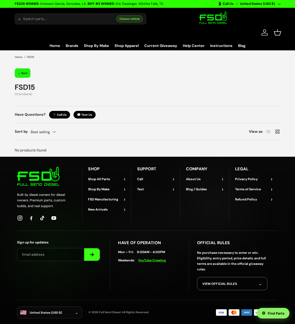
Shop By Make (96, 45)
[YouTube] (54, 218)
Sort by (21, 131)
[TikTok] (42, 218)
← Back (23, 73)
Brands (72, 45)
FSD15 (30, 57)
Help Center (194, 45)
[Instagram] (20, 218)
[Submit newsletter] (92, 254)
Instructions (221, 45)
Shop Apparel (127, 45)
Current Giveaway (160, 45)
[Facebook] (31, 218)
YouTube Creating (152, 260)
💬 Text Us (84, 115)
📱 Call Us (226, 4)
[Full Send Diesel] (38, 176)
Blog (242, 45)
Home (55, 45)
